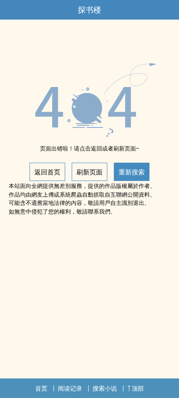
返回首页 (47, 171)
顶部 (138, 388)
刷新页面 (89, 171)
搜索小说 (105, 388)
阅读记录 (70, 388)
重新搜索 (132, 171)
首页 (41, 388)
